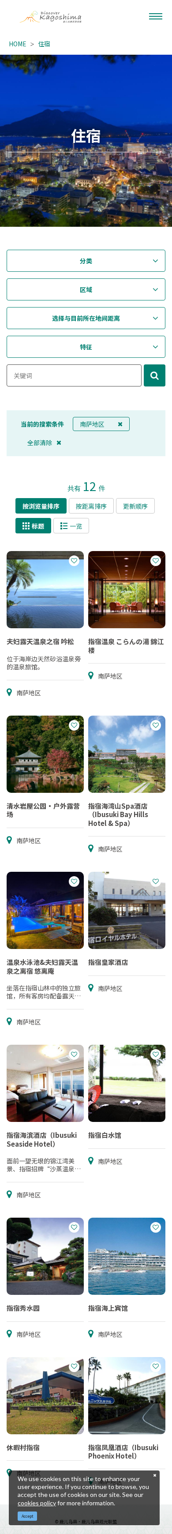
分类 (86, 260)
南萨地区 (92, 424)
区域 (86, 289)
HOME (17, 44)
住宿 (44, 44)
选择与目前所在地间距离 (86, 318)
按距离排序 (91, 506)
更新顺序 (135, 506)
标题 (38, 525)
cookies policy (37, 1503)
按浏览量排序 (41, 506)
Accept (28, 1516)
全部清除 (39, 442)
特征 (86, 346)
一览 (76, 525)
